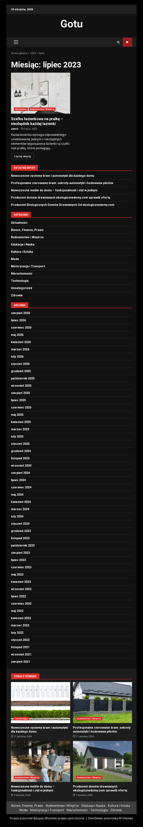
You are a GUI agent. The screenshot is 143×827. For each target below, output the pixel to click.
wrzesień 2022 (21, 589)
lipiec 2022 (18, 596)
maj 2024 (17, 494)
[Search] (118, 42)
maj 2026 (17, 335)
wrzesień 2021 (21, 654)
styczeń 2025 (20, 444)
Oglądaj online (127, 42)
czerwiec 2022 (21, 603)
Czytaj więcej (22, 156)
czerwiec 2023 (21, 567)
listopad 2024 (20, 458)
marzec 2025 (20, 429)
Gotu (71, 24)
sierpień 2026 (20, 313)
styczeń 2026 (20, 364)
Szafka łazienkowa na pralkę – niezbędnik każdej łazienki (40, 93)
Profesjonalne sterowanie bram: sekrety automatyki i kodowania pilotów (62, 183)
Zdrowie (17, 295)
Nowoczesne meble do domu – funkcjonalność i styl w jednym (54, 190)
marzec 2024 (20, 509)
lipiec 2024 (18, 480)
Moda (15, 259)
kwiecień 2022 (21, 618)
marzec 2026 (20, 349)
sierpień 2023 (20, 552)
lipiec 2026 (18, 320)
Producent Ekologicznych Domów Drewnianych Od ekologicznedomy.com (62, 205)
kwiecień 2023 (21, 582)
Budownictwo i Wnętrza (42, 109)
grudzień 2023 (21, 531)
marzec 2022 (20, 625)
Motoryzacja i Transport (28, 266)
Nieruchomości (21, 273)
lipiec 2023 (18, 560)
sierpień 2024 (20, 473)
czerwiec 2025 (21, 407)
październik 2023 (23, 545)
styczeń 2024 (20, 523)
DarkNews (95, 818)
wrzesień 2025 (21, 385)
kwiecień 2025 (21, 422)
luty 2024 (17, 516)
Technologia (19, 281)
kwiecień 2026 (21, 342)
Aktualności (21, 109)
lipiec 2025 (18, 400)
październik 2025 (23, 378)
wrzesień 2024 (21, 465)
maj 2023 (17, 574)
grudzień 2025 (21, 371)
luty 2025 (17, 436)
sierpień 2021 (20, 661)
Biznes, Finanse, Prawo (27, 230)
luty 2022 (17, 632)
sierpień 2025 (20, 393)
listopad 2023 (20, 538)
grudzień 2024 (21, 451)
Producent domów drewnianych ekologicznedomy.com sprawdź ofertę (60, 197)
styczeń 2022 (20, 640)
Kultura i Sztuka (22, 252)
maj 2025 (17, 414)
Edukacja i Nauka (22, 244)
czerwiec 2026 (21, 327)
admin (14, 128)
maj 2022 (17, 611)
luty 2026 (17, 356)
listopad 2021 (20, 647)
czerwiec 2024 (21, 487)
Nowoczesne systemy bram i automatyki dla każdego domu (52, 176)
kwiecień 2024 (21, 502)
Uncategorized (21, 288)
